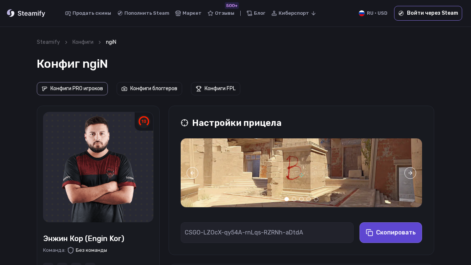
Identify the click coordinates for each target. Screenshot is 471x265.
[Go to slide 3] (301, 199)
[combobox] (294, 13)
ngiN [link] (111, 42)
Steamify (48, 42)
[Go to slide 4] (309, 199)
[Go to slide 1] (286, 199)
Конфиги (82, 42)
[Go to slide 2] (294, 199)
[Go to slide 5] (316, 199)
